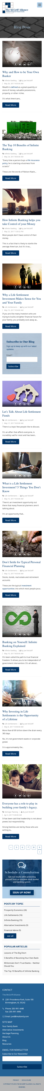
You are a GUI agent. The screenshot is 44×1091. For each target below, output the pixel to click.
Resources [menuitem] (6, 1044)
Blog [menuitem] (4, 1040)
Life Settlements (11, 307)
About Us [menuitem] (6, 1037)
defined (14, 87)
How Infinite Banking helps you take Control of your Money (21, 222)
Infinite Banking (11, 80)
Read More (10, 105)
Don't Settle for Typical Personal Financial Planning (21, 564)
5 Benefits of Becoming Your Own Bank (21, 958)
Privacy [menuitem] (16, 1080)
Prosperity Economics (15, 910)
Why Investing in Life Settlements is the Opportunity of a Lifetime (20, 715)
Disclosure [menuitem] (26, 1080)
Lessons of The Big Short (15, 953)
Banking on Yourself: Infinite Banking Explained (19, 644)
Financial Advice (12, 930)
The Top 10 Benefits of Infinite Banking (21, 971)
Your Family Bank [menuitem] (10, 1026)
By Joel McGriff (27, 80)
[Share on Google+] (29, 64)
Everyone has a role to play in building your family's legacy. (19, 805)
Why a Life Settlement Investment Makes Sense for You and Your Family (21, 298)
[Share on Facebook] (15, 64)
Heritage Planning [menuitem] (10, 1033)
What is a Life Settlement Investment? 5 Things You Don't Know (21, 487)
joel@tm (14, 1016)
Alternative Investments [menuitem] (13, 1030)
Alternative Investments (16, 925)
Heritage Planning (11, 812)
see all (10, 935)
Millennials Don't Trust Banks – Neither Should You (22, 964)
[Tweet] (20, 64)
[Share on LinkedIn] (24, 64)
